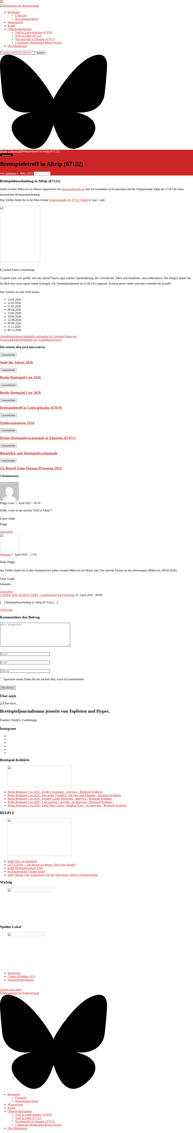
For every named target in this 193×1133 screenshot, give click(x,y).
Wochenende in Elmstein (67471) (35, 39)
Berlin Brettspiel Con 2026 (20, 377)
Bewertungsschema (26, 19)
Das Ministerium (17, 46)
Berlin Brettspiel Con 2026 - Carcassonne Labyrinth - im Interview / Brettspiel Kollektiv (60, 802)
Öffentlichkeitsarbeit (20, 29)
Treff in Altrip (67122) (28, 35)
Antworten (6, 531)
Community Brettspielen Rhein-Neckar (38, 42)
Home (3, 151)
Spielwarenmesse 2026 (17, 423)
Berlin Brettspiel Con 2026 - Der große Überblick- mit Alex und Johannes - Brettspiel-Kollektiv (64, 795)
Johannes (10, 173)
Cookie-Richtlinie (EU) (21, 976)
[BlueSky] (53, 148)
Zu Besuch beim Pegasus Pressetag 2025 (31, 468)
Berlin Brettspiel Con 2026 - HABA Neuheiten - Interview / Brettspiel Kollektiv (55, 792)
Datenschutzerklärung (21, 979)
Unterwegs (14, 151)
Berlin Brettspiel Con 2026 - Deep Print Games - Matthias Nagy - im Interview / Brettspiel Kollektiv (67, 805)
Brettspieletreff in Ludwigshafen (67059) (31, 408)
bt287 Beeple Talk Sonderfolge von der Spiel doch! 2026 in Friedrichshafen (53, 874)
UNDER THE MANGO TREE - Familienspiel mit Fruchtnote (37, 595)
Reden (11, 25)
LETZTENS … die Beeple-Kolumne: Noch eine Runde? (42, 864)
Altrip (3, 336)
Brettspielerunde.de (73, 189)
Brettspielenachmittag (20, 336)
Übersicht (21, 15)
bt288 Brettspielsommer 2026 (25, 868)
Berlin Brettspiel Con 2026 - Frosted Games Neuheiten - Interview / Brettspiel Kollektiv (60, 798)
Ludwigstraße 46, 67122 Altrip (68, 200)
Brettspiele (14, 12)
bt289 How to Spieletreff (22, 861)
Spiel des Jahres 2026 (16, 362)
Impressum (14, 973)
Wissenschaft (15, 22)
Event (36, 336)
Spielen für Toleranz (52, 336)
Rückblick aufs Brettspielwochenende (28, 453)
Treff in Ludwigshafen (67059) (33, 32)
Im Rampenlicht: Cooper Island (26, 871)
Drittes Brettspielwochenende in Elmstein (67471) (37, 438)
